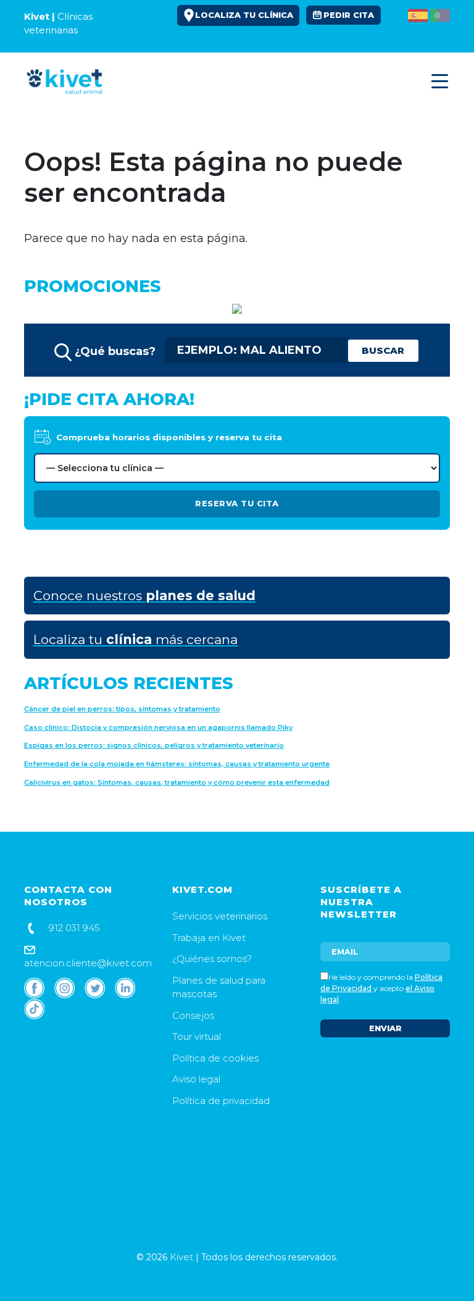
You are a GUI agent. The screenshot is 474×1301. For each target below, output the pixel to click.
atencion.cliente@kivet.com (88, 963)
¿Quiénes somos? (212, 958)
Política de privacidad (221, 1100)
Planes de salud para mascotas (218, 987)
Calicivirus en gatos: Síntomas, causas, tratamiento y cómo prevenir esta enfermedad (177, 782)
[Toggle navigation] (437, 81)
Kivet (181, 1257)
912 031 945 (73, 928)
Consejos (193, 1015)
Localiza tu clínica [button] (244, 15)
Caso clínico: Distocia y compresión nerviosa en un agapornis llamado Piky (158, 727)
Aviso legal (196, 1079)
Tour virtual (196, 1036)
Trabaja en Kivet (209, 937)
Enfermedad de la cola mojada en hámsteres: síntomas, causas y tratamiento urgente (177, 763)
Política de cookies (215, 1058)
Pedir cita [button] (348, 15)
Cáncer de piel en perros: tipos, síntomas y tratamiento (122, 709)
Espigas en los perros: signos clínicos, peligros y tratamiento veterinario (154, 745)
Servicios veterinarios (219, 916)
